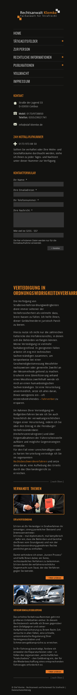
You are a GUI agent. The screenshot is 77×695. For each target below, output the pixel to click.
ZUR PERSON (21, 49)
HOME (17, 33)
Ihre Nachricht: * (23, 210)
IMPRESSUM (21, 81)
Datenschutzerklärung (21, 690)
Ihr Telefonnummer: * (26, 200)
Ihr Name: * (20, 179)
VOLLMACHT (21, 73)
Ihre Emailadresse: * (25, 190)
